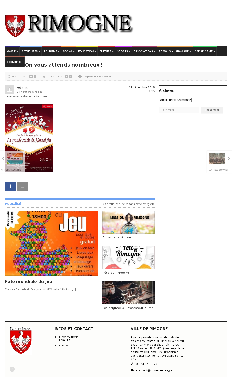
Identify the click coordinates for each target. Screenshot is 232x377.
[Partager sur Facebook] (10, 186)
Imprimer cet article (94, 76)
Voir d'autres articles (24, 91)
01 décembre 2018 (142, 87)
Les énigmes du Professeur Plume (128, 308)
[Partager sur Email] (22, 186)
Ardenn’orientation (116, 237)
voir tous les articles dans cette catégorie (129, 204)
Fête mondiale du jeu (28, 281)
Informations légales (68, 339)
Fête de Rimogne (115, 272)
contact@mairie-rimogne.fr (153, 370)
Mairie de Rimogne (69, 25)
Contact (65, 345)
